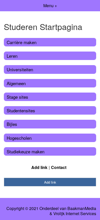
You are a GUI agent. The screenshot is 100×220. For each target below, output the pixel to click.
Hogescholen (19, 138)
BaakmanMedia (81, 208)
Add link (39, 167)
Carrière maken (21, 42)
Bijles (12, 124)
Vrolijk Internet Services (74, 213)
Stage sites (17, 97)
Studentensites (21, 110)
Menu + (50, 5)
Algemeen (16, 83)
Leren (12, 56)
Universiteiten (20, 69)
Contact (58, 167)
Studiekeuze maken (25, 151)
